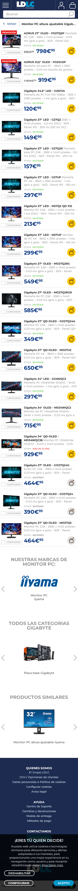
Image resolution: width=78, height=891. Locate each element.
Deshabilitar (19, 873)
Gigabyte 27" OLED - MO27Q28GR (48, 292)
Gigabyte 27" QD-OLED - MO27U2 (47, 350)
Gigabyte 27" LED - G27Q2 (42, 119)
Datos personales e (26, 782)
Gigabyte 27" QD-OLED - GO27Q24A (49, 321)
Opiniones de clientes (43, 777)
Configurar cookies (39, 786)
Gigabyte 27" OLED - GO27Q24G (46, 465)
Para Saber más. (52, 865)
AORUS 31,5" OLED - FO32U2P (45, 62)
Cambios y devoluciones (39, 811)
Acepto (64, 883)
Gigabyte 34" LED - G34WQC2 (45, 378)
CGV (22, 777)
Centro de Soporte (39, 806)
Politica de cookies (53, 782)
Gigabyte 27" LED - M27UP (43, 234)
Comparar (13, 52)
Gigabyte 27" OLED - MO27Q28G (47, 263)
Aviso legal (39, 791)
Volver (11, 24)
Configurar (18, 883)
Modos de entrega (39, 816)
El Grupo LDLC (39, 772)
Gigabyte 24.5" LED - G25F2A (44, 90)
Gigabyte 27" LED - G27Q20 (43, 148)
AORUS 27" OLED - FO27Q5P (44, 33)
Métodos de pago (39, 820)
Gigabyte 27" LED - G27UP (42, 177)
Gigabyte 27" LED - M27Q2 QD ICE (48, 206)
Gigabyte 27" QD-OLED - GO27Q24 (48, 494)
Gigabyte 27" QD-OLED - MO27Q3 (48, 522)
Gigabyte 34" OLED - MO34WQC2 (47, 407)
